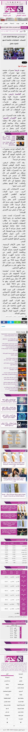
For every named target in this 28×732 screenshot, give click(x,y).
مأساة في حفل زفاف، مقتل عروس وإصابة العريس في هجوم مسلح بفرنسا (11, 379)
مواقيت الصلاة (20, 621)
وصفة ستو (20, 698)
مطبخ (6, 23)
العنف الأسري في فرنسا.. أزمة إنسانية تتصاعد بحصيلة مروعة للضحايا (9, 138)
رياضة (7, 684)
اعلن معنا (21, 715)
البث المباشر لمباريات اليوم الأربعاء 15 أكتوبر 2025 (10, 349)
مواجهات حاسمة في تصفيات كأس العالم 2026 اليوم (11, 364)
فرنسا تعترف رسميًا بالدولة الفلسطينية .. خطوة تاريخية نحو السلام (11, 360)
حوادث (17, 23)
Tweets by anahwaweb (21, 652)
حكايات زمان (21, 712)
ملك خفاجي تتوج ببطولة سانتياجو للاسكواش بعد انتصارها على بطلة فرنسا (10, 384)
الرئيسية (21, 674)
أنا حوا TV (12, 23)
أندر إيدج (21, 691)
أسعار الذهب (20, 567)
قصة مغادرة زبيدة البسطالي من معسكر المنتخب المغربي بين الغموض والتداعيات (11, 389)
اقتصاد (7, 688)
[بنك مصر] (14, 19)
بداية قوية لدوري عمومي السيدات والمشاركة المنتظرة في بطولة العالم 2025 (10, 374)
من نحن (7, 712)
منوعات (7, 694)
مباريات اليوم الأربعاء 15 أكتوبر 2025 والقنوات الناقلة (10, 354)
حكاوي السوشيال (7, 691)
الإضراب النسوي (9, 118)
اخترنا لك (22, 451)
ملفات (20, 694)
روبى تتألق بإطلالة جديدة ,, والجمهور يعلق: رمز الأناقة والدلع (9, 144)
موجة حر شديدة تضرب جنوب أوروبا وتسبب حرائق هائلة (11, 369)
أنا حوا (7, 708)
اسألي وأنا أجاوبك (21, 705)
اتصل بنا (21, 719)
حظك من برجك (7, 705)
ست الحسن (7, 681)
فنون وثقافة (21, 684)
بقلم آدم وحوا (21, 708)
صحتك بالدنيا (21, 688)
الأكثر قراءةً (21, 503)
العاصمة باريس (15, 94)
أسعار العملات (20, 540)
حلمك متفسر (7, 701)
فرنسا (17, 70)
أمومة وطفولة (7, 698)
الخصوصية (7, 715)
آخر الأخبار (21, 395)
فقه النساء (21, 701)
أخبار (23, 23)
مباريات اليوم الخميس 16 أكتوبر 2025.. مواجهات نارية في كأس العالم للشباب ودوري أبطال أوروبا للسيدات (10, 345)
